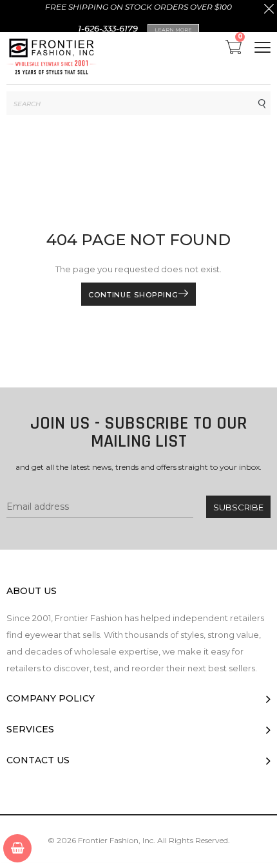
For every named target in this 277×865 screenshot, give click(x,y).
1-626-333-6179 (108, 28)
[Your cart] (17, 848)
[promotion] (269, 10)
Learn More (173, 29)
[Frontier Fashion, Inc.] (51, 58)
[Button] (262, 47)
